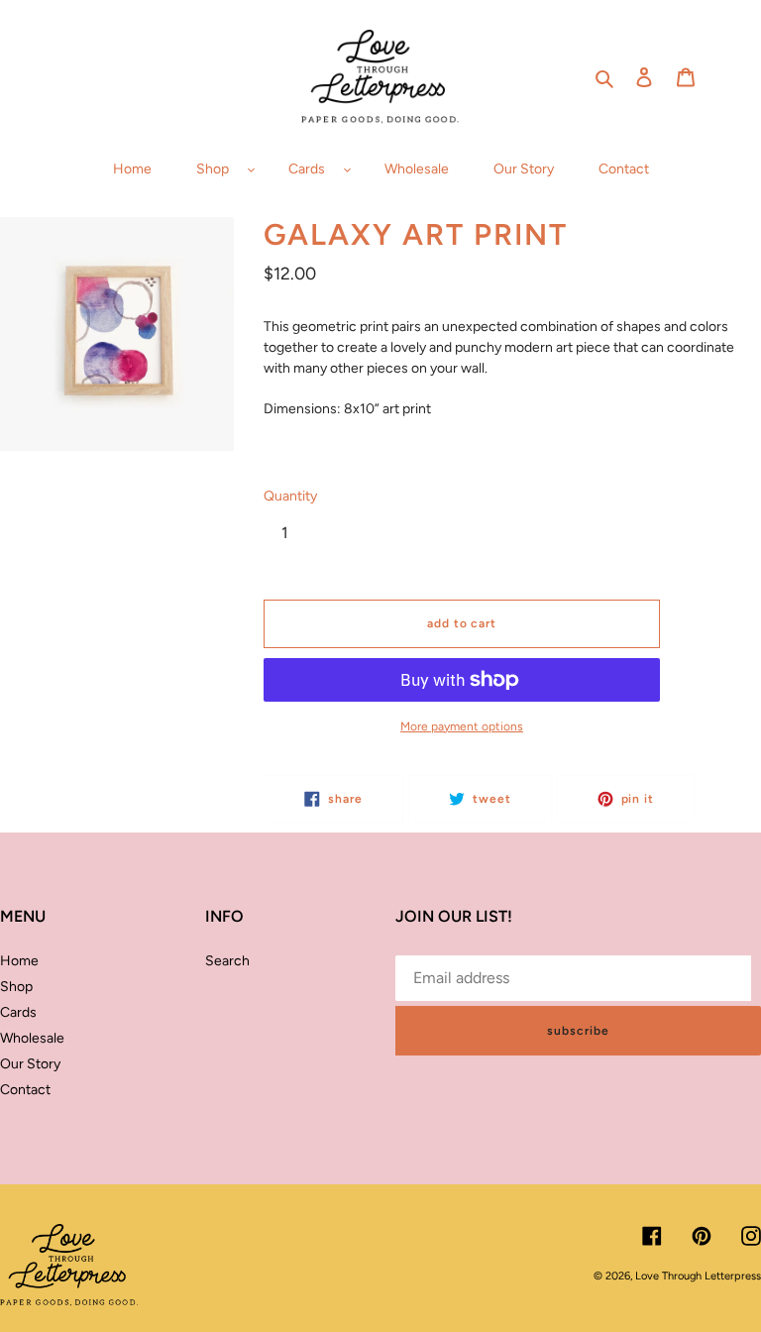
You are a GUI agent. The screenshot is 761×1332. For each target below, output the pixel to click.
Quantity (290, 496)
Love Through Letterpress (698, 1276)
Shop (16, 986)
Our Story (30, 1063)
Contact (25, 1089)
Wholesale (32, 1038)
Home (19, 960)
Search (227, 960)
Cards (18, 1012)
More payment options (461, 726)
